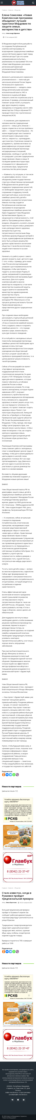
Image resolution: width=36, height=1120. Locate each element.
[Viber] (17, 774)
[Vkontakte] (7, 774)
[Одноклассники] (24, 1100)
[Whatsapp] (13, 774)
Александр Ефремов (13, 33)
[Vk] (12, 1100)
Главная (4, 10)
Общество (17, 10)
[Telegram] (10, 774)
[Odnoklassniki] (3, 774)
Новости (10, 10)
